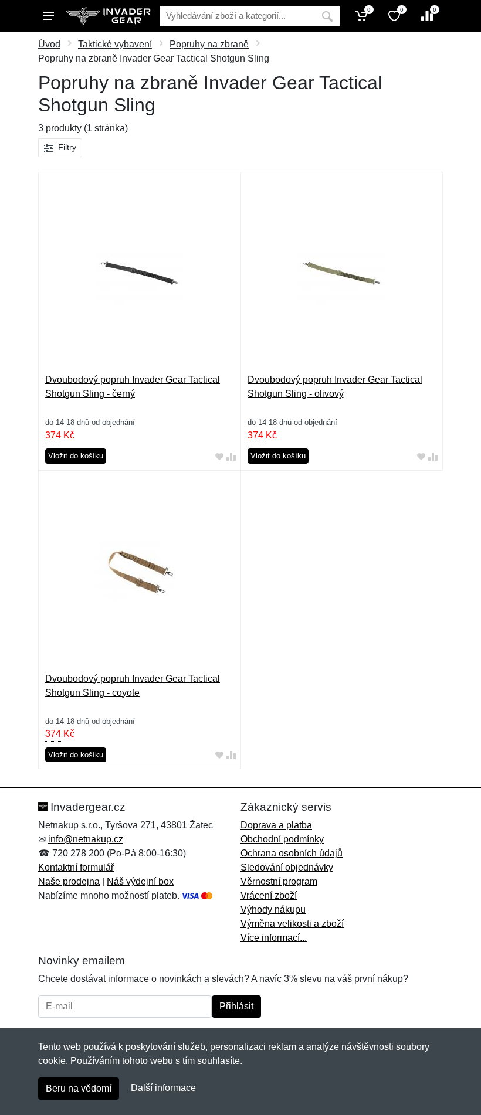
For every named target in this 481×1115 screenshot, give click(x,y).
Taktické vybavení (115, 44)
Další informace (163, 1088)
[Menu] (48, 15)
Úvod (49, 44)
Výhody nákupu (273, 910)
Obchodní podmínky (282, 839)
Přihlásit (236, 1006)
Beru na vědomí (78, 1088)
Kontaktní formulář (76, 867)
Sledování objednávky (286, 867)
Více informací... (273, 938)
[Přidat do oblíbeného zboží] (219, 456)
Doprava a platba (276, 825)
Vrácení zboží (268, 895)
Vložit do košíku (75, 455)
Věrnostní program (278, 881)
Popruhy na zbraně (209, 44)
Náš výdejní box (140, 881)
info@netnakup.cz (85, 839)
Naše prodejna (69, 881)
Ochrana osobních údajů (291, 853)
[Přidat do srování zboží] (231, 456)
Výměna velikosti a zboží (292, 924)
